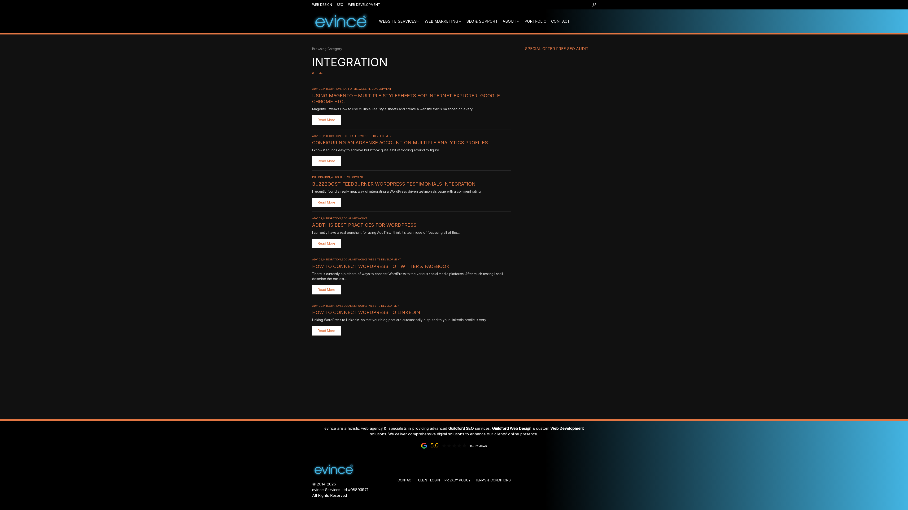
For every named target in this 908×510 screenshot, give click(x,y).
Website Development (375, 88)
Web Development (364, 5)
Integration (332, 88)
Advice (317, 88)
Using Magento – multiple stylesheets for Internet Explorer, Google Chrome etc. (406, 98)
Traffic (353, 136)
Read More (326, 120)
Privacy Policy (458, 480)
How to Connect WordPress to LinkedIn (366, 312)
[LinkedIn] (602, 21)
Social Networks (354, 218)
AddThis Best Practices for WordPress (364, 225)
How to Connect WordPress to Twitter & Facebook (381, 266)
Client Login (429, 480)
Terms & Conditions (493, 480)
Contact (405, 480)
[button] (594, 5)
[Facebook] (609, 21)
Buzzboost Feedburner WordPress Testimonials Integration (394, 184)
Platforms (350, 88)
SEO (340, 5)
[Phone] (588, 21)
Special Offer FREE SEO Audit (557, 48)
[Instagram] (616, 21)
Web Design (322, 5)
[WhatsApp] (595, 21)
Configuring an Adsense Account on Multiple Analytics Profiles (400, 142)
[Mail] (581, 21)
